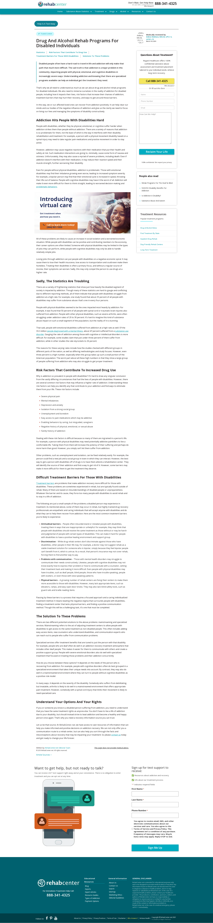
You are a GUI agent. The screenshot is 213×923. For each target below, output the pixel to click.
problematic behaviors (46, 186)
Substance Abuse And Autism (153, 201)
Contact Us (113, 886)
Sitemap (112, 892)
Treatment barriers (45, 483)
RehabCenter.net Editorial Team (57, 748)
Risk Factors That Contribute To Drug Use (68, 52)
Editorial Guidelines (116, 898)
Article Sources (43, 754)
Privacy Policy (87, 918)
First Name (138, 789)
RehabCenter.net (166, 917)
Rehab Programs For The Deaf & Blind (157, 183)
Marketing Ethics (115, 895)
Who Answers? (149, 6)
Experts (88, 889)
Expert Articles (90, 892)
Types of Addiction (92, 898)
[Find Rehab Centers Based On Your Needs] (58, 882)
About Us (112, 882)
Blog (87, 886)
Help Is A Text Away (46, 23)
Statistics (40, 52)
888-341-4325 (166, 4)
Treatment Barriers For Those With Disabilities (57, 56)
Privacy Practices (99, 918)
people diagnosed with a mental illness (65, 331)
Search (111, 889)
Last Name (138, 799)
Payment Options (92, 901)
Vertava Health (145, 918)
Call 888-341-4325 (157, 81)
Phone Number (140, 810)
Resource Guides (91, 895)
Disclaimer (122, 918)
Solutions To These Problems (96, 56)
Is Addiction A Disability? (151, 195)
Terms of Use (111, 918)
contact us (116, 734)
